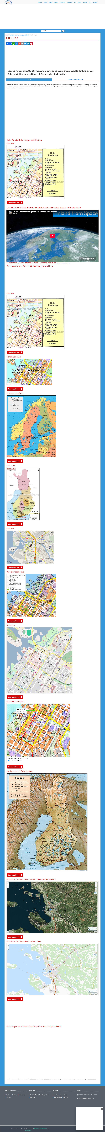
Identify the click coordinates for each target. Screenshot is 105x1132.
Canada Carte (15, 1095)
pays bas (95, 2)
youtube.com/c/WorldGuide (64, 263)
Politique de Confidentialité (40, 1128)
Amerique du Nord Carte (10, 1090)
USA (75, 2)
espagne (85, 2)
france (45, 2)
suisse (50, 2)
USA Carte (8, 1095)
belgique (62, 2)
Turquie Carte (45, 1095)
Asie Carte (55, 1090)
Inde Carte (56, 1095)
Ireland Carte (38, 1095)
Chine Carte (65, 1097)
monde (40, 2)
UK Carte (32, 1095)
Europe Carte (32, 1090)
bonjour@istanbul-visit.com (87, 1098)
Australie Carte (63, 1095)
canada (56, 2)
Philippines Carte (58, 1097)
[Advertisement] (52, 16)
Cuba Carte (8, 1097)
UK (90, 2)
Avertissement (28, 1130)
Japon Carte (32, 1097)
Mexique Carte (22, 1095)
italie (79, 2)
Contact (78, 1090)
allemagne (69, 2)
